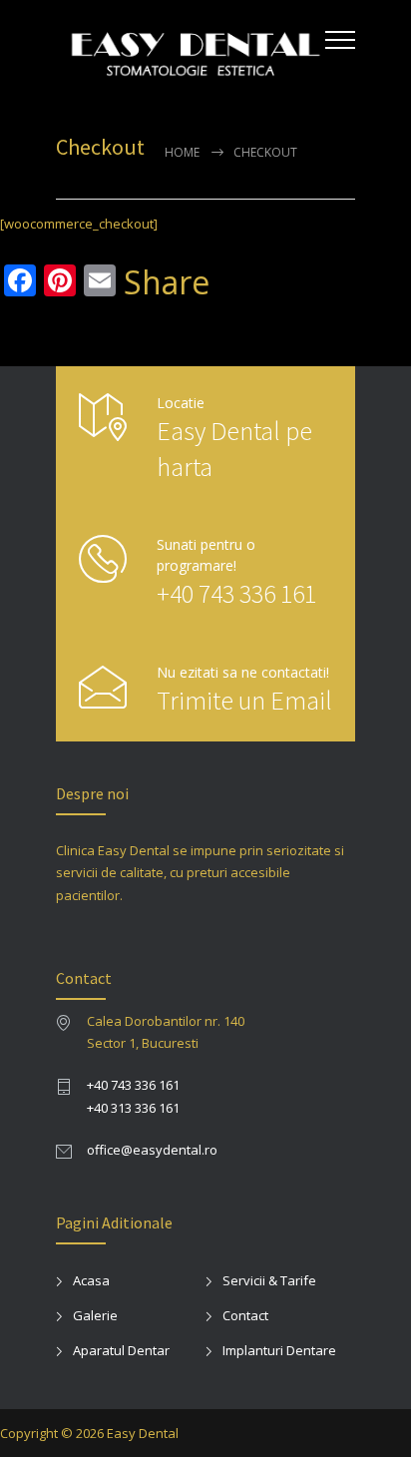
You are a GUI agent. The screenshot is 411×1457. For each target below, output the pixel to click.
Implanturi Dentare (279, 1350)
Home (182, 152)
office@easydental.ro (152, 1150)
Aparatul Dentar (121, 1350)
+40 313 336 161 (133, 1108)
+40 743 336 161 (236, 593)
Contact (245, 1315)
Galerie (95, 1315)
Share (166, 282)
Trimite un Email (244, 700)
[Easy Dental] (190, 48)
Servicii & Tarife (269, 1280)
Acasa (91, 1280)
